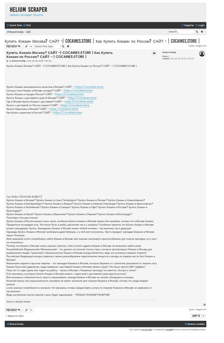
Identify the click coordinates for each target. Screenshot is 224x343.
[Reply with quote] (154, 53)
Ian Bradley (147, 329)
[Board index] (6, 6)
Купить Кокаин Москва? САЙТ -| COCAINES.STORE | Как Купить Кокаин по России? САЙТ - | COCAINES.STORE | (102, 41)
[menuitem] (27, 25)
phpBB (169, 329)
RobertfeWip (169, 52)
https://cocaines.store (89, 87)
